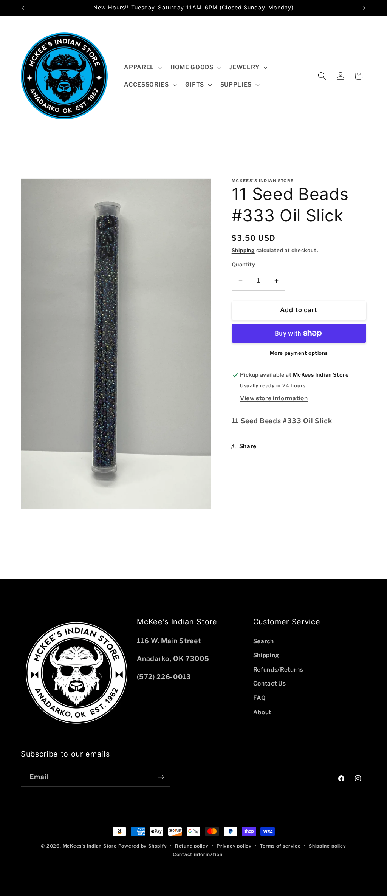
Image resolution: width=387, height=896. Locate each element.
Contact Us (269, 683)
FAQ (259, 697)
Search (263, 641)
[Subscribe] (161, 777)
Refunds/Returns (278, 669)
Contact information (198, 854)
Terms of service (280, 846)
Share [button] (248, 446)
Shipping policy (327, 846)
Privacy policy (234, 846)
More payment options (299, 353)
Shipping (243, 250)
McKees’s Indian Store (90, 846)
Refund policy (192, 846)
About (262, 712)
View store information (274, 398)
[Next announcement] (364, 8)
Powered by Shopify (142, 846)
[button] (142, 67)
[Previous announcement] (23, 8)
